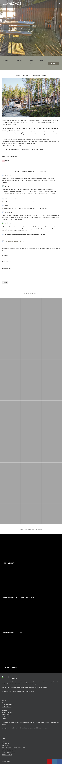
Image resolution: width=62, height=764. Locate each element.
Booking (52, 4)
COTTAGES (43, 4)
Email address (6, 261)
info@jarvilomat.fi (6, 706)
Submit (5, 282)
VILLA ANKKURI (6, 745)
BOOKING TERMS (7, 754)
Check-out (19, 60)
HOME (35, 4)
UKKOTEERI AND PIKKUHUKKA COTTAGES (13, 747)
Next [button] (57, 32)
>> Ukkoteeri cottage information (14, 241)
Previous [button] (4, 32)
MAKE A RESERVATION (8, 753)
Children (41, 60)
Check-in (5, 60)
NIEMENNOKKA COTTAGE (9, 749)
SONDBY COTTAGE (7, 751)
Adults (31, 60)
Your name (5, 255)
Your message (6, 268)
